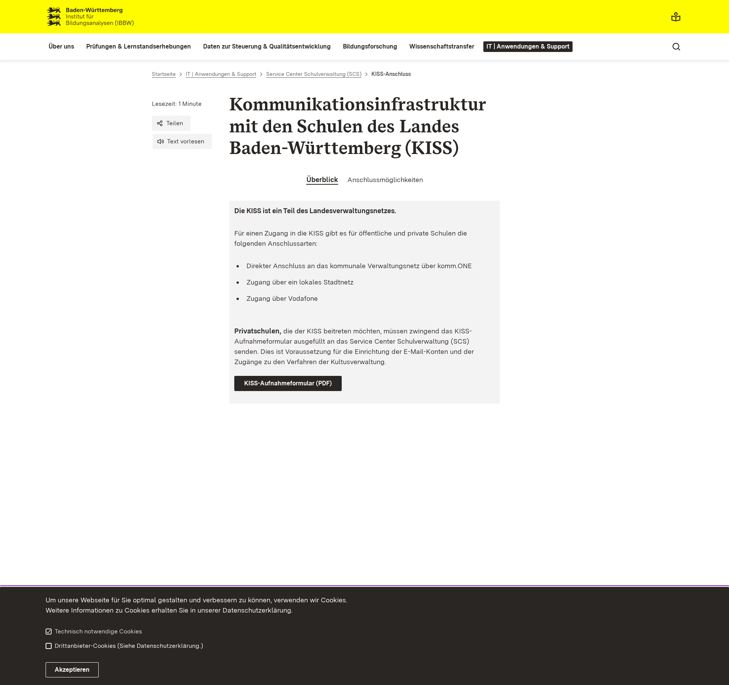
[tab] (322, 179)
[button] (171, 123)
